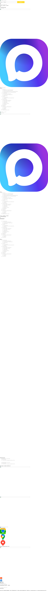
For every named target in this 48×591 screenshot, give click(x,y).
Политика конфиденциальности (8, 460)
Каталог (4, 88)
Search (1, 2)
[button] (24, 88)
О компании (4, 92)
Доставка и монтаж (7, 100)
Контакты (4, 109)
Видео (5, 108)
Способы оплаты (7, 101)
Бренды (5, 104)
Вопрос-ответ (6, 103)
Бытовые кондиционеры (8, 89)
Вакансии (5, 95)
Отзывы (3, 105)
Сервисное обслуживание (9, 97)
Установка (6, 200)
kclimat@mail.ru (3, 583)
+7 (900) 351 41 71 (3, 587)
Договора (5, 102)
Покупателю (4, 99)
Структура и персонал (8, 94)
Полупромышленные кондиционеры (11, 91)
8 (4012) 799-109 (3, 4)
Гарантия (5, 101)
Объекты (4, 105)
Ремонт (5, 98)
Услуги (3, 96)
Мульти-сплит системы (8, 90)
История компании (7, 93)
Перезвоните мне (5, 109)
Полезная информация (6, 106)
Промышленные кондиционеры (10, 92)
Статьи (5, 107)
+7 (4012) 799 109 (3, 584)
